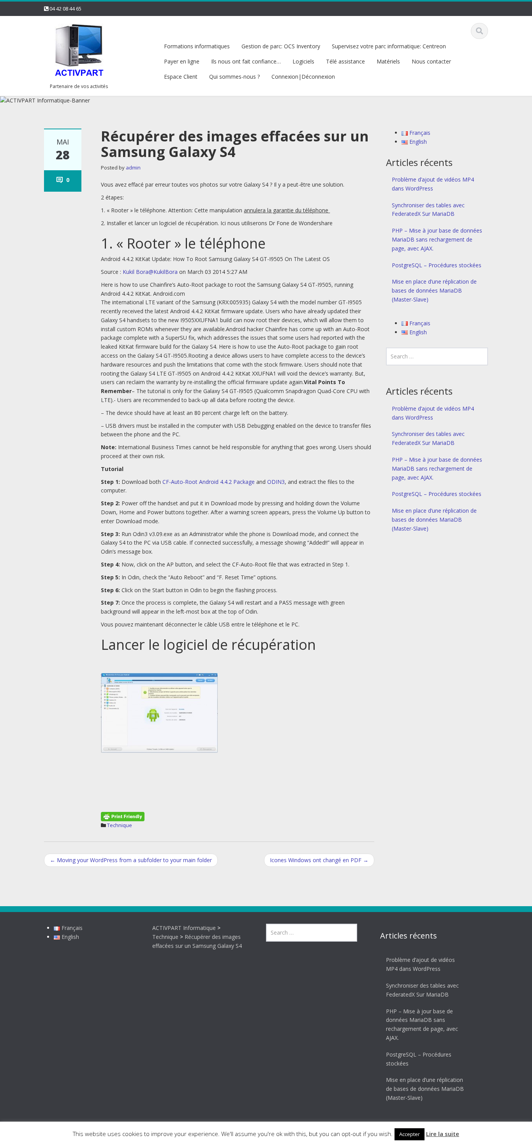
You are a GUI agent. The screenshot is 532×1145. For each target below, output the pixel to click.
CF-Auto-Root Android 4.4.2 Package (208, 481)
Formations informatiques (197, 46)
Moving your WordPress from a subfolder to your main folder (131, 860)
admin (133, 167)
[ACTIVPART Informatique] (79, 51)
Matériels (388, 61)
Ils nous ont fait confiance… (246, 61)
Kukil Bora (135, 271)
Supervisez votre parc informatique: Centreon (389, 46)
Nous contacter (431, 61)
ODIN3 (276, 481)
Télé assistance (345, 61)
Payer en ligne (181, 61)
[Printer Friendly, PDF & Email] (122, 815)
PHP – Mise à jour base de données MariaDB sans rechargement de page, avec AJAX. (437, 239)
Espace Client (180, 76)
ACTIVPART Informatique (184, 928)
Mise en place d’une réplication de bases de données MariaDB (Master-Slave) (434, 290)
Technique (119, 825)
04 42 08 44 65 (65, 8)
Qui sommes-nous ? (234, 76)
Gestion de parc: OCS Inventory (280, 46)
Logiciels (303, 61)
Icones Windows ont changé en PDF (319, 860)
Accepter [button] (409, 1134)
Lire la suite (442, 1134)
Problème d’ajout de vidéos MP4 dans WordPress (433, 184)
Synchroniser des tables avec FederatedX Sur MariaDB (428, 209)
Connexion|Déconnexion (303, 76)
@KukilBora (163, 271)
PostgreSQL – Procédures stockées (436, 265)
